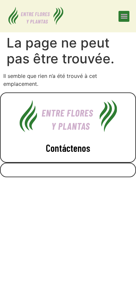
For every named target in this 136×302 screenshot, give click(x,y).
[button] (124, 16)
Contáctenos (68, 148)
